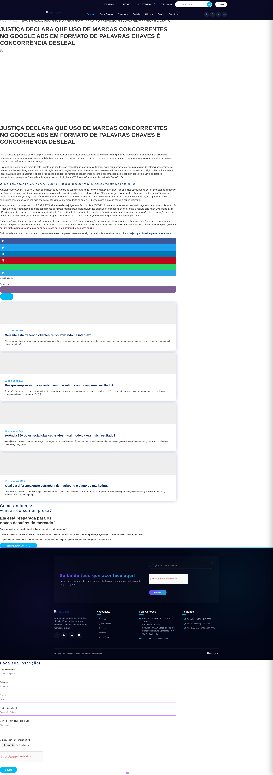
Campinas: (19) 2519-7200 (199, 619)
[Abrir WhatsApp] (7, 767)
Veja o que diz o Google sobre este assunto (151, 233)
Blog (160, 14)
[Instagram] (212, 14)
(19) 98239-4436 (164, 4)
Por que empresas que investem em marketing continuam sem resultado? (59, 385)
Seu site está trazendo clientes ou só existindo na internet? (48, 335)
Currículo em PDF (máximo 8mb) (15, 740)
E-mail (3, 695)
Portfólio (136, 14)
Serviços (122, 14)
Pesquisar (4, 284)
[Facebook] (206, 14)
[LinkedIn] (218, 14)
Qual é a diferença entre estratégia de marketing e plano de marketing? (57, 485)
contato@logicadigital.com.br (158, 638)
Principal (91, 14)
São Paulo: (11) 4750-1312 (199, 624)
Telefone (4, 682)
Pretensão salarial (8, 708)
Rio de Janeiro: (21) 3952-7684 (201, 628)
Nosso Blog (104, 637)
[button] (88, 241)
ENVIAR (158, 593)
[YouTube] (224, 14)
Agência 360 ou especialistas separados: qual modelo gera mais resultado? (60, 435)
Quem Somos (106, 14)
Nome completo (7, 669)
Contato (172, 14)
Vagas (221, 4)
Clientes (149, 14)
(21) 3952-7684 (144, 4)
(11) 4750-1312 (126, 4)
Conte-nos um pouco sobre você (15, 721)
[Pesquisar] (209, 4)
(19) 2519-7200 (107, 4)
